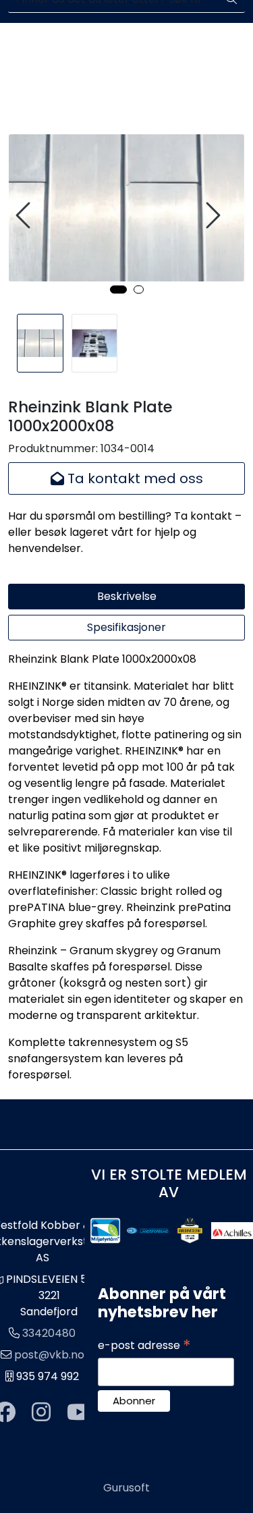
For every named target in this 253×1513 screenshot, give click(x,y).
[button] (118, 289)
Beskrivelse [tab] (127, 596)
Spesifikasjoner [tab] (126, 627)
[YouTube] (79, 1413)
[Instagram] (41, 1413)
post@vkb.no (49, 1355)
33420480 (49, 1333)
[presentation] (25, 215)
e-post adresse (144, 1346)
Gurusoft (126, 1487)
